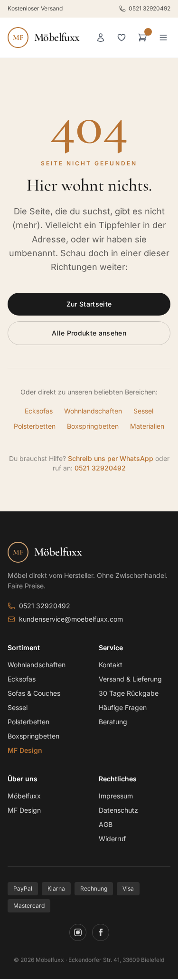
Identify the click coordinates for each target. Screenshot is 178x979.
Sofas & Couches (34, 693)
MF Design (25, 750)
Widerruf (112, 839)
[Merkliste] (121, 37)
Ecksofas (39, 411)
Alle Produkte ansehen (89, 333)
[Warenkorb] (142, 37)
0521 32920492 (149, 8)
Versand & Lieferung (130, 679)
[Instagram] (77, 932)
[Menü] (163, 37)
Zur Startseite (89, 304)
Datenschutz (118, 810)
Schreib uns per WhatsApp (110, 458)
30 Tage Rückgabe (129, 693)
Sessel (143, 411)
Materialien (147, 426)
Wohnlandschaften (93, 411)
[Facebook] (100, 932)
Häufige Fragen (123, 707)
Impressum (116, 796)
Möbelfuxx (24, 796)
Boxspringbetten (93, 426)
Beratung (113, 722)
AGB (105, 824)
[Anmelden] (100, 37)
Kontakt (110, 665)
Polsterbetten (35, 426)
